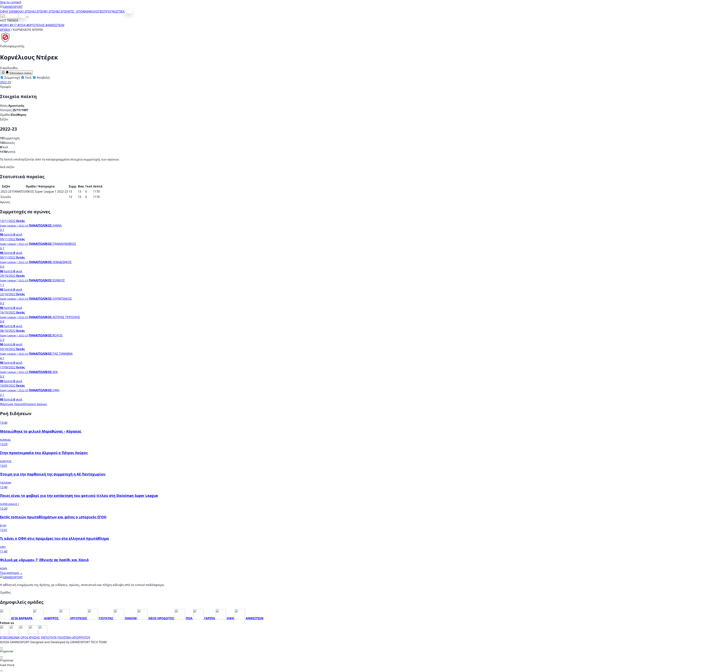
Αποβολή (43, 78)
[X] (33, 633)
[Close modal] (1, 647)
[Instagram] (14, 633)
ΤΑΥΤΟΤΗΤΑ (49, 637)
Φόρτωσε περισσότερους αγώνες (23, 404)
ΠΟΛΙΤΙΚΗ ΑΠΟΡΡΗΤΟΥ (73, 637)
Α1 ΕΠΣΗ (26, 11)
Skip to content (10, 2)
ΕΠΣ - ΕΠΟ (75, 11)
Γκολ (28, 78)
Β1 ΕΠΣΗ (50, 11)
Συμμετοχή (12, 78)
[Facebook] (5, 633)
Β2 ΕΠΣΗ (62, 11)
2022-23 (5, 82)
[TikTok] (42, 633)
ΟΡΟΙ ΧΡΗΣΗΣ (30, 637)
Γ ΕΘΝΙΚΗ (13, 11)
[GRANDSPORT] (11, 7)
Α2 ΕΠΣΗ (38, 11)
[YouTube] (24, 633)
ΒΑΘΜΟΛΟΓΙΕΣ (93, 11)
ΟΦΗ (3, 11)
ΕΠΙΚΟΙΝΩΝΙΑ (10, 637)
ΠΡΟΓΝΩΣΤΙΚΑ (114, 11)
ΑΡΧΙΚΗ (5, 30)
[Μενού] (27, 17)
